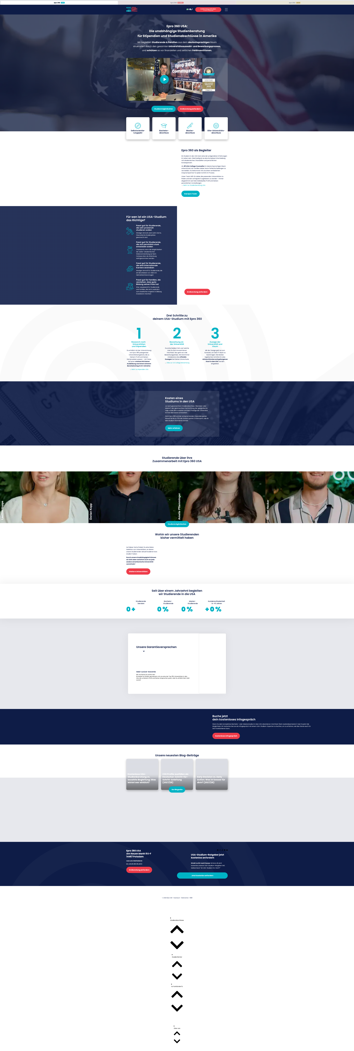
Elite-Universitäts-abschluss (216, 131)
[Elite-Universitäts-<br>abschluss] (216, 126)
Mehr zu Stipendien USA (139, 369)
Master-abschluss (190, 131)
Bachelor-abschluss (164, 131)
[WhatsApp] (187, 9)
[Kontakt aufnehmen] (226, 9)
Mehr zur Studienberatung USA (194, 185)
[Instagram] (189, 9)
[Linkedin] (224, 850)
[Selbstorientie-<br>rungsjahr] (138, 126)
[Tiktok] (222, 850)
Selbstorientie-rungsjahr (138, 131)
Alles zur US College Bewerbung (178, 363)
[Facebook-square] (217, 850)
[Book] (190, 9)
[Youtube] (227, 850)
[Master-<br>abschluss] (190, 126)
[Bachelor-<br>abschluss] (164, 126)
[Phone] (191, 9)
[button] (164, 79)
